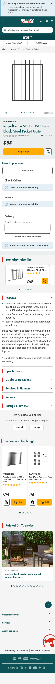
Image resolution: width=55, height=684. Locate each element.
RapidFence (9, 121)
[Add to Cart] (45, 281)
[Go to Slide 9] (34, 586)
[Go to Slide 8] (31, 586)
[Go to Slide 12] (42, 586)
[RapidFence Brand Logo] (48, 113)
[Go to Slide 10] (37, 586)
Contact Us (22, 650)
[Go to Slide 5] (30, 112)
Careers (46, 650)
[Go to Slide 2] (24, 112)
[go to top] (48, 604)
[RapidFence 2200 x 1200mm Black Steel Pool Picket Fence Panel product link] (16, 275)
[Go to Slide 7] (28, 586)
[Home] (3, 49)
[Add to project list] (48, 151)
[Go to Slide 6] (33, 112)
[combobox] (27, 30)
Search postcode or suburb (17, 222)
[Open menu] (3, 20)
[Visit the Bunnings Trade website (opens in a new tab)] (27, 37)
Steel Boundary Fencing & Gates (25, 49)
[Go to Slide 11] (39, 586)
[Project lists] (46, 20)
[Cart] (52, 20)
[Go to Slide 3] (26, 112)
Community (9, 650)
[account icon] (41, 20)
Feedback (35, 650)
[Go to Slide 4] (28, 112)
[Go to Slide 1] (21, 112)
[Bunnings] (27, 22)
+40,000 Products (41, 43)
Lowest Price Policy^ (14, 43)
